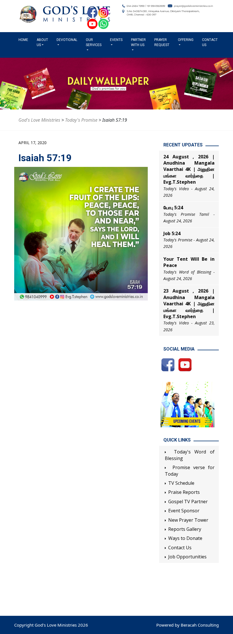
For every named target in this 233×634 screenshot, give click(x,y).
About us (42, 42)
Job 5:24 (171, 233)
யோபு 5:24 (173, 207)
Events (116, 40)
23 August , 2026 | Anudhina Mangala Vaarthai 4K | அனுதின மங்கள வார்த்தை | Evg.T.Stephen (189, 304)
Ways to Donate (185, 538)
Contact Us (210, 42)
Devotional (67, 40)
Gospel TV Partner (188, 501)
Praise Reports (184, 492)
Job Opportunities (187, 557)
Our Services (93, 42)
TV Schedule (181, 483)
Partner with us (138, 42)
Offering (186, 40)
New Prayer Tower (188, 520)
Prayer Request (161, 42)
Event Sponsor (183, 510)
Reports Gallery (184, 529)
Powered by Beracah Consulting (187, 625)
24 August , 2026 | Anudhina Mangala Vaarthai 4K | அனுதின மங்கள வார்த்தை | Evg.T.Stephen (189, 169)
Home (24, 40)
